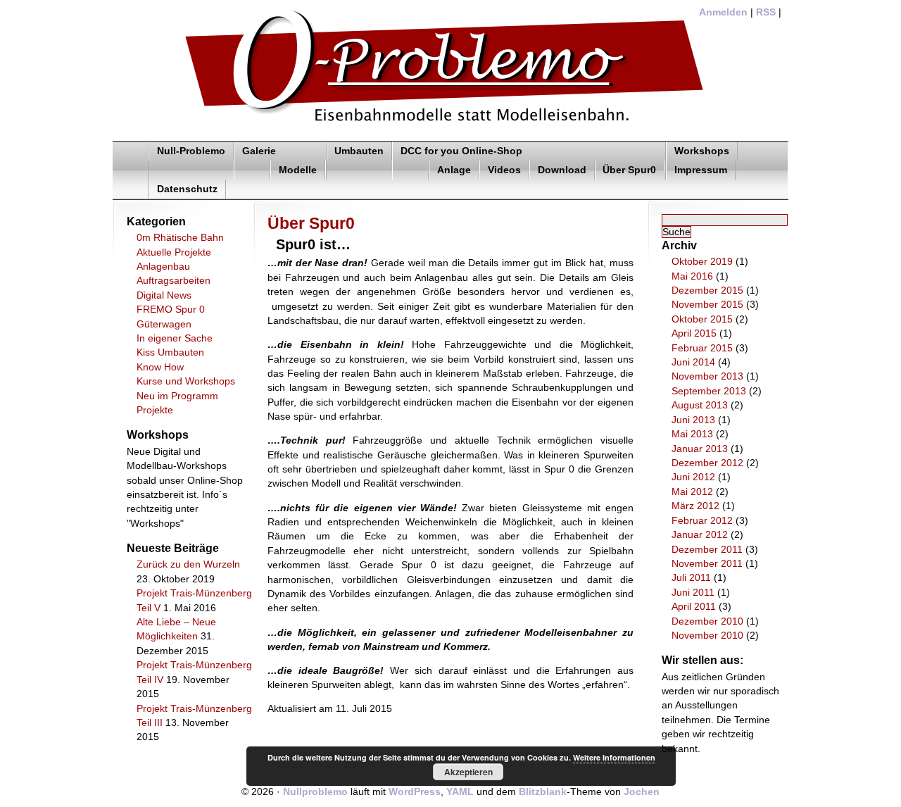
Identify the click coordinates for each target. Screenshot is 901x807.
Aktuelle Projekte (174, 252)
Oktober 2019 (702, 261)
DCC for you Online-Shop (461, 151)
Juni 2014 (693, 362)
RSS (766, 12)
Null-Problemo (191, 151)
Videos (504, 170)
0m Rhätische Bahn (180, 237)
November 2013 (707, 376)
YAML (460, 792)
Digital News (164, 295)
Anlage (454, 170)
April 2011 (694, 606)
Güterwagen (164, 324)
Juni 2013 (693, 420)
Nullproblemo (315, 792)
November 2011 (707, 563)
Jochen (642, 792)
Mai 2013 (692, 434)
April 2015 (694, 333)
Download (562, 170)
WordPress (415, 792)
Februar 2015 (702, 348)
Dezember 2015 (707, 290)
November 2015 (707, 304)
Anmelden (723, 12)
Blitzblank (543, 792)
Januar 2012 (700, 535)
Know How (160, 367)
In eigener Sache (175, 338)
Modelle (298, 170)
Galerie (259, 151)
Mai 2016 (692, 276)
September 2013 (709, 391)
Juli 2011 (691, 578)
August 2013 (700, 405)
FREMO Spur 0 (171, 309)
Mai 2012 (692, 492)
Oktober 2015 (702, 319)
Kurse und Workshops (186, 381)
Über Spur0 (629, 170)
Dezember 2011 (707, 549)
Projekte (155, 410)
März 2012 (695, 506)
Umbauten (359, 151)
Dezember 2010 (707, 621)
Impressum (700, 170)
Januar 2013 (700, 449)
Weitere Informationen (614, 757)
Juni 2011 (693, 592)
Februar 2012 (702, 520)
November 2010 (707, 635)
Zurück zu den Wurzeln (188, 564)
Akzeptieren (468, 771)
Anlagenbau (163, 266)
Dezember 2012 (707, 463)
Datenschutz (187, 189)
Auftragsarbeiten (173, 280)
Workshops (701, 151)
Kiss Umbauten (170, 352)
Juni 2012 (693, 477)
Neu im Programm (177, 396)
